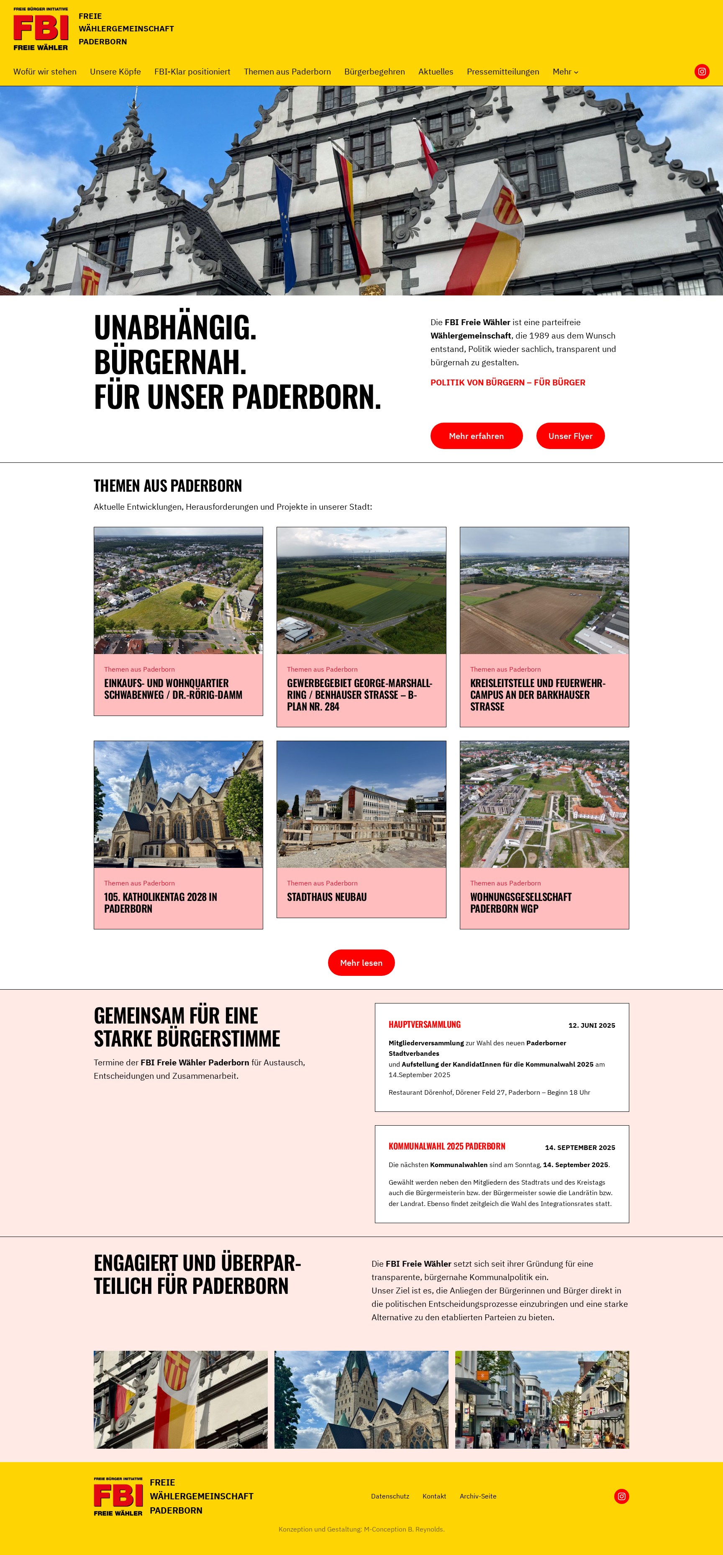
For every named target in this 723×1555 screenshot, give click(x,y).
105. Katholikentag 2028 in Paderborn (160, 902)
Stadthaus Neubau (327, 897)
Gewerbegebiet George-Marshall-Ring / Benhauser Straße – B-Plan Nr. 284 (360, 694)
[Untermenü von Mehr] (576, 71)
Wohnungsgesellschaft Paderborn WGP (521, 902)
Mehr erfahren (476, 435)
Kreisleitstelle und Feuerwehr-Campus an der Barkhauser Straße (538, 694)
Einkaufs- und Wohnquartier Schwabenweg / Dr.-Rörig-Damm (173, 688)
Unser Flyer (571, 435)
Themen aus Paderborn (139, 669)
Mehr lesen (361, 962)
